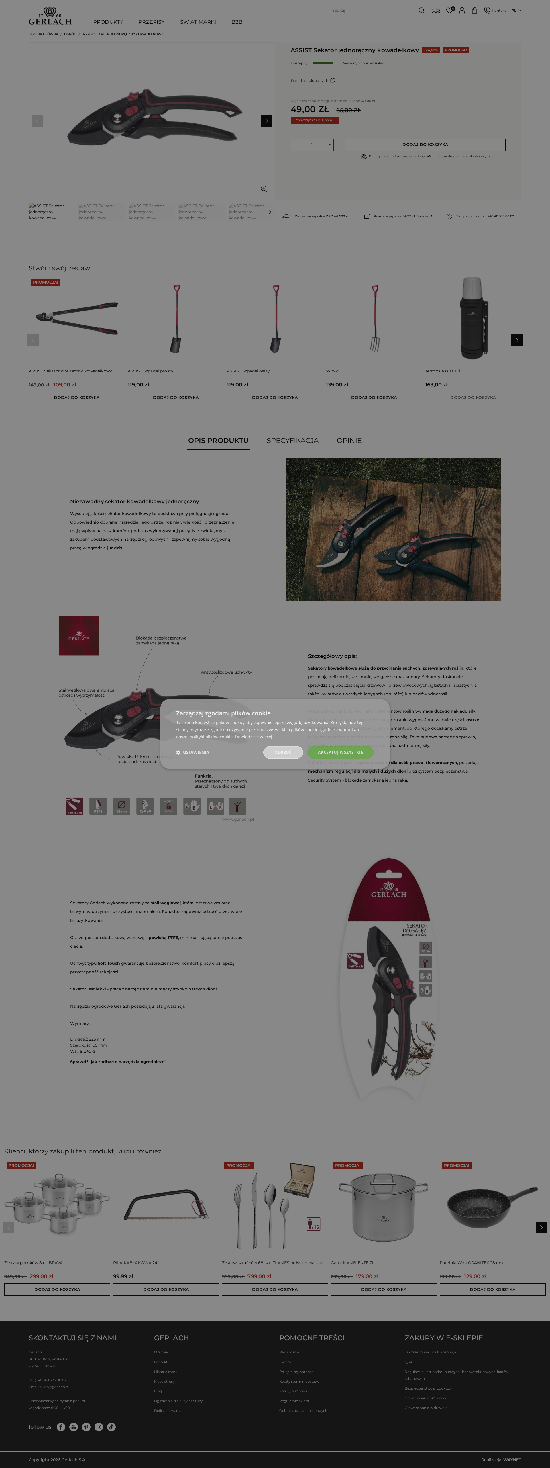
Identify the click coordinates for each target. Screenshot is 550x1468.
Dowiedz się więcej (253, 736)
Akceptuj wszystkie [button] (340, 752)
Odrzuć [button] (283, 752)
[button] (192, 752)
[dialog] (275, 734)
